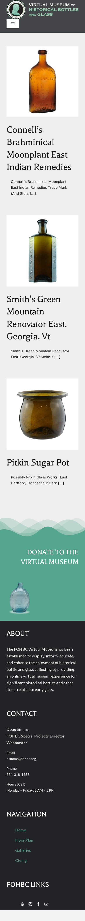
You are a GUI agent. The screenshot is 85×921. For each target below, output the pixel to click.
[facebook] (38, 904)
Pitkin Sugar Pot (38, 462)
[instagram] (30, 904)
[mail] (46, 904)
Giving (21, 860)
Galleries (23, 850)
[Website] (22, 904)
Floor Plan (24, 840)
